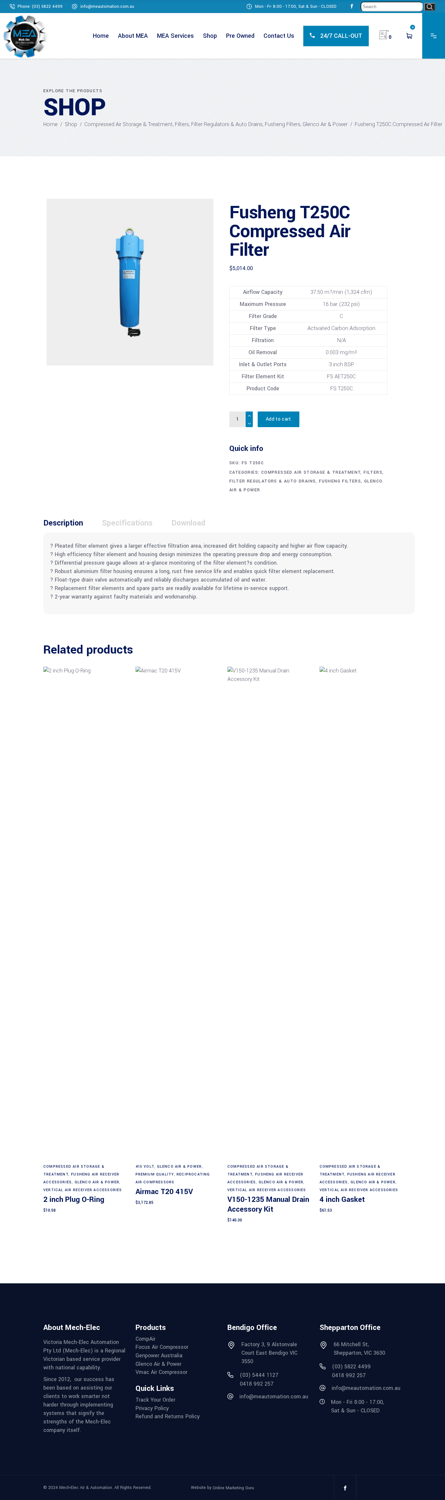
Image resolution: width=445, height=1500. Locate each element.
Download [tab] (188, 523)
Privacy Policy (152, 1408)
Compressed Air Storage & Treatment (128, 124)
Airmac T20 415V (164, 1192)
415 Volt (145, 1166)
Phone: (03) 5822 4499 (40, 6)
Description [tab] (63, 523)
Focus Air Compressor (162, 1347)
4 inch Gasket (342, 1199)
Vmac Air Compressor (161, 1372)
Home (50, 124)
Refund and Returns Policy (168, 1416)
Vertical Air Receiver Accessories (82, 1190)
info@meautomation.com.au (107, 6)
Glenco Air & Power (325, 124)
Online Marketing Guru (233, 1488)
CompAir (145, 1339)
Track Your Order (155, 1400)
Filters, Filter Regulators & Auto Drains (219, 124)
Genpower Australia (159, 1355)
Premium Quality (155, 1174)
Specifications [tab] (127, 523)
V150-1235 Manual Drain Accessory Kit (268, 1204)
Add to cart (278, 419)
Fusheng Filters (282, 124)
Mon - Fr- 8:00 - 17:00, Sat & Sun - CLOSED (296, 6)
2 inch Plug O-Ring (73, 1199)
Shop (71, 124)
